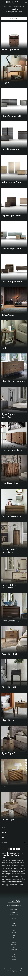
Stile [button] (3, 837)
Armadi (14, 957)
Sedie (14, 937)
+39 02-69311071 (14, 914)
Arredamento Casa (13, 6)
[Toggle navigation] (25, 3)
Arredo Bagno (14, 949)
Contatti (14, 926)
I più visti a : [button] (4, 842)
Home (5, 6)
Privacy (7, 971)
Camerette (14, 959)
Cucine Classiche (14, 934)
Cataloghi (14, 925)
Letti (14, 954)
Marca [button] (3, 827)
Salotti (14, 947)
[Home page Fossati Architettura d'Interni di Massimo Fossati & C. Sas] (12, 2)
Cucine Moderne (14, 932)
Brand (14, 923)
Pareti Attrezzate (14, 944)
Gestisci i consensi (18, 971)
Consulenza (14, 922)
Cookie (11, 971)
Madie (14, 946)
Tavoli (14, 935)
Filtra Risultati (13, 18)
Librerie (14, 942)
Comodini (21, 6)
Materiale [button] (4, 832)
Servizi (14, 920)
